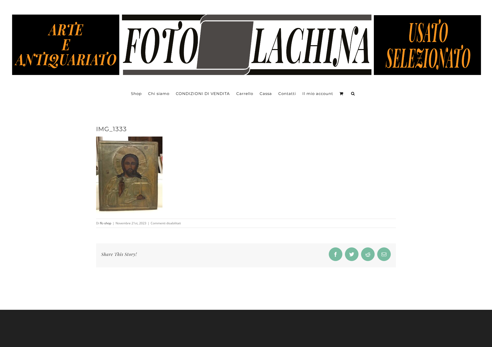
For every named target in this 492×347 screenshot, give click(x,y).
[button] (353, 94)
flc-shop (105, 223)
